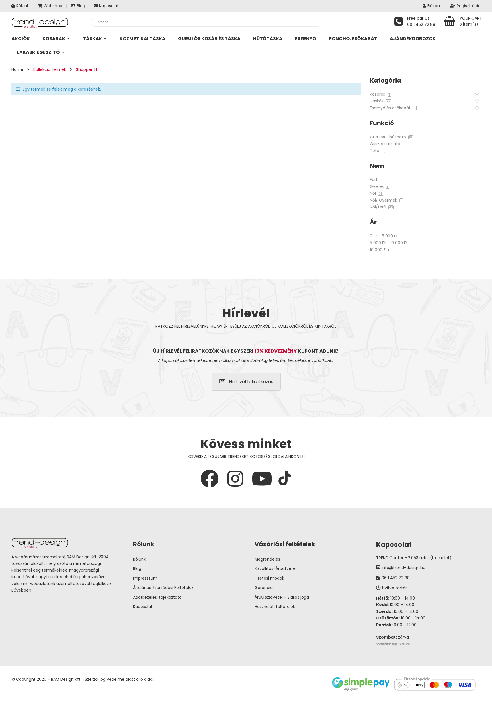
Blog (81, 6)
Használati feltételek (275, 606)
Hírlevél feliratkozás (251, 381)
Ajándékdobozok (413, 38)
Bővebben (21, 590)
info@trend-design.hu (403, 567)
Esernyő (305, 38)
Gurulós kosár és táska (209, 38)
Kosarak (53, 38)
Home (17, 69)
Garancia (264, 587)
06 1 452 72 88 (396, 578)
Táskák (92, 38)
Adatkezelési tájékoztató (157, 597)
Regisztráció (469, 6)
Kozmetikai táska (142, 38)
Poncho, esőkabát (353, 38)
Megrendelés (267, 559)
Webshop (53, 6)
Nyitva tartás (394, 588)
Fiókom (434, 6)
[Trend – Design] (39, 22)
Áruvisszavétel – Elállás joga (282, 597)
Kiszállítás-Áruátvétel (275, 568)
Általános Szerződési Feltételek (163, 587)
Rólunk (22, 6)
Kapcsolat (109, 6)
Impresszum (145, 578)
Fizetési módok (269, 578)
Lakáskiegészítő (38, 52)
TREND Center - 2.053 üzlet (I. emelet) (414, 558)
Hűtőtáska (267, 38)
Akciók (20, 38)
